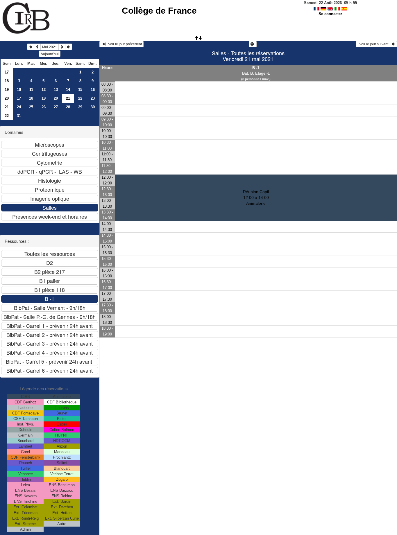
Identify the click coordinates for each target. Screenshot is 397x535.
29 (80, 107)
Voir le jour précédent (123, 44)
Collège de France (159, 10)
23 (93, 98)
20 (7, 98)
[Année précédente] (30, 47)
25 (31, 107)
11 (31, 89)
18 (7, 81)
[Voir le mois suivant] (61, 47)
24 (19, 107)
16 (93, 89)
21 (7, 107)
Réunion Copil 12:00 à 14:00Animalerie (256, 197)
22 (80, 98)
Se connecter (330, 14)
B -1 (255, 68)
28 (68, 107)
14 (68, 89)
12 (44, 89)
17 (7, 72)
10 (19, 89)
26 (44, 107)
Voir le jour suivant (374, 44)
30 (93, 107)
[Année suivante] (68, 47)
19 (7, 89)
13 (56, 89)
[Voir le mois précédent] (37, 47)
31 (19, 116)
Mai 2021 (49, 46)
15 (80, 89)
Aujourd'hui (50, 53)
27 (56, 107)
